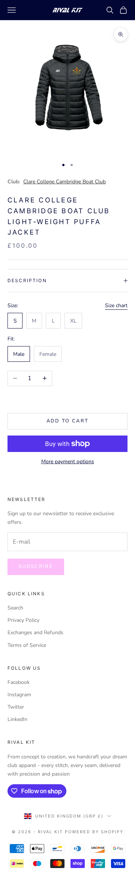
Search (15, 607)
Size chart (116, 305)
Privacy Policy (23, 620)
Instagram (19, 694)
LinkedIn (17, 719)
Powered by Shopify (94, 831)
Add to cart (67, 421)
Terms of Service (27, 645)
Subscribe (35, 566)
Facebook (19, 682)
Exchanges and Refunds (35, 632)
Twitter (16, 707)
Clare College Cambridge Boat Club (64, 181)
